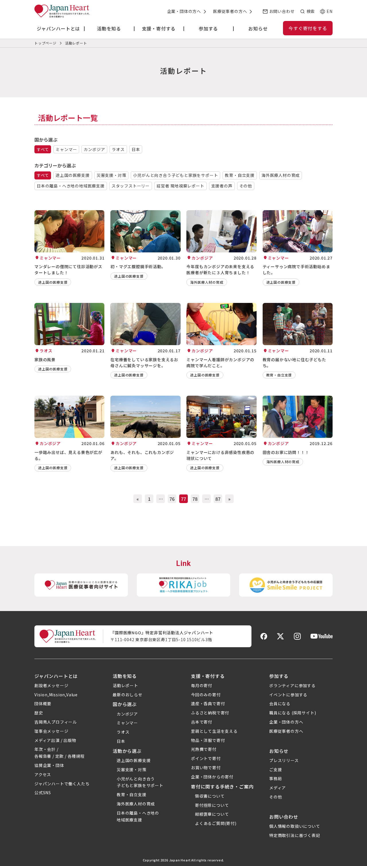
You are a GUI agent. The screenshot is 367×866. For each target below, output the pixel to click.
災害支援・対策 (111, 175)
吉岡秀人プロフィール (55, 722)
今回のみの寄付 (206, 694)
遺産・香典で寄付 (208, 703)
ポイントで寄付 (206, 758)
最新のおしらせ (127, 694)
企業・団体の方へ (184, 11)
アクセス (42, 774)
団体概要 (42, 703)
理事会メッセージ (51, 731)
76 (172, 498)
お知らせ (278, 750)
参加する (278, 675)
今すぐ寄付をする (307, 28)
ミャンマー (66, 149)
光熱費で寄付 (203, 749)
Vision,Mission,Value (56, 694)
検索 (311, 11)
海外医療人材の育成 (280, 175)
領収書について (210, 796)
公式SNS (42, 792)
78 (195, 498)
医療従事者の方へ (230, 11)
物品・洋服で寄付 (208, 740)
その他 (245, 186)
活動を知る (125, 675)
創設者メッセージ (51, 685)
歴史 (38, 713)
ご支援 (275, 769)
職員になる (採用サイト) (292, 713)
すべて (43, 149)
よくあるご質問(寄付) (216, 823)
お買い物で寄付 (206, 767)
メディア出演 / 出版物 (55, 740)
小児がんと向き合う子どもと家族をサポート (175, 175)
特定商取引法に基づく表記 (294, 835)
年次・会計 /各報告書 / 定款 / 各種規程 (59, 752)
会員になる (279, 703)
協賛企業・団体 (49, 765)
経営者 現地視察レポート (180, 186)
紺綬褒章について (212, 814)
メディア (277, 787)
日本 (136, 149)
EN (330, 11)
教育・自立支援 (240, 175)
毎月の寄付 (201, 685)
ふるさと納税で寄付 (210, 713)
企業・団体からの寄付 (212, 777)
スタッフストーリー (131, 186)
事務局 (275, 778)
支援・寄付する (208, 675)
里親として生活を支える (214, 731)
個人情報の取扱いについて (294, 826)
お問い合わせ (282, 11)
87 (217, 498)
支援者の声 (222, 186)
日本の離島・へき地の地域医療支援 (71, 186)
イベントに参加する (288, 694)
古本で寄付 (201, 722)
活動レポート (125, 685)
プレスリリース (284, 760)
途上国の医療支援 (72, 175)
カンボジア (94, 149)
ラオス (118, 149)
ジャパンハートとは (56, 675)
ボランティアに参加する (292, 685)
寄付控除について (212, 805)
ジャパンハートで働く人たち (61, 783)
